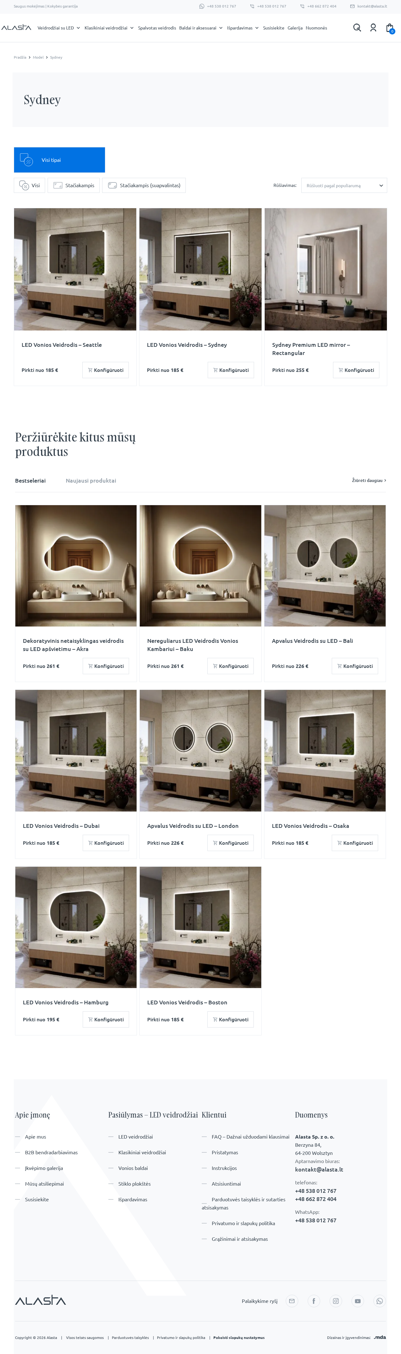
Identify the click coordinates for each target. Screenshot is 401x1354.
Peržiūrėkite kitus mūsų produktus (75, 444)
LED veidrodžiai (135, 1137)
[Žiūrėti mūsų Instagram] (336, 1301)
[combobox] (344, 185)
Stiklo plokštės (134, 1184)
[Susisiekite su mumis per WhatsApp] (379, 1301)
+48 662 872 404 (321, 6)
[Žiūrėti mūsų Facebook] (314, 1301)
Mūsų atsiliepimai (44, 1184)
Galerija (295, 27)
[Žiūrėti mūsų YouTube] (358, 1301)
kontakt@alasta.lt (372, 6)
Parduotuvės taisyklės (133, 1337)
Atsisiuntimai (226, 1184)
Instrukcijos (224, 1168)
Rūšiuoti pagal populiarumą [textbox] (334, 185)
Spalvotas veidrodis (157, 27)
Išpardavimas (240, 27)
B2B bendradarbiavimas (51, 1152)
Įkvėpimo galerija (44, 1168)
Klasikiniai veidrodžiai (106, 27)
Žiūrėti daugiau (367, 480)
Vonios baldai (133, 1168)
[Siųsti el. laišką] (292, 1301)
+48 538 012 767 (221, 6)
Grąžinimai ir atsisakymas (240, 1239)
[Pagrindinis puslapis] (16, 29)
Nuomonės (316, 27)
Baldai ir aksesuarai (197, 27)
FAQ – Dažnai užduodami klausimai (250, 1137)
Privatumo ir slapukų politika (243, 1223)
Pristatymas (225, 1152)
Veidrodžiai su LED (56, 27)
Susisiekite (273, 27)
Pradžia (20, 57)
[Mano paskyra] (373, 28)
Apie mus (35, 1137)
